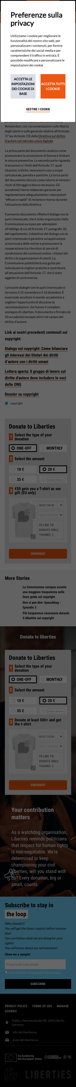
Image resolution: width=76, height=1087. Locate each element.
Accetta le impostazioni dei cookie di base (23, 86)
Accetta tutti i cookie (53, 86)
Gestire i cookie (38, 109)
